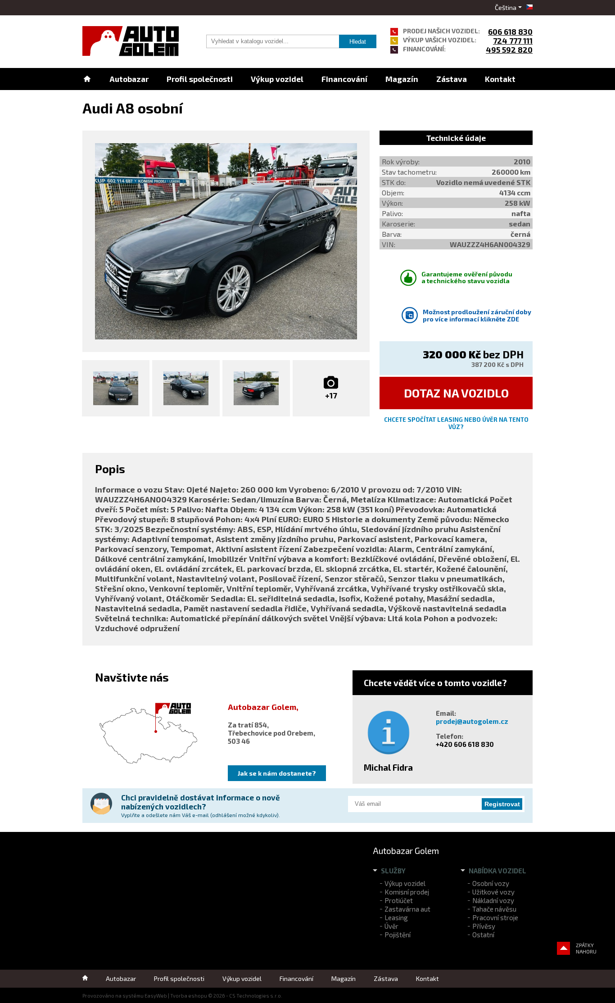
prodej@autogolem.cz (472, 721)
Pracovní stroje (495, 917)
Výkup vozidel (277, 78)
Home (86, 79)
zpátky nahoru (586, 948)
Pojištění (397, 935)
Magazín (401, 78)
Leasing (396, 917)
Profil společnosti (200, 78)
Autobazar (129, 78)
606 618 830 (510, 31)
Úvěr (391, 926)
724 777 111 (513, 40)
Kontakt (500, 78)
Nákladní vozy (493, 900)
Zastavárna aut (407, 909)
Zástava (451, 78)
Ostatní (483, 935)
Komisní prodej (406, 892)
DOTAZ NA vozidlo (456, 393)
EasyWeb (156, 995)
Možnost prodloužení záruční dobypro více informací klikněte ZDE (477, 315)
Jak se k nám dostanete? (277, 773)
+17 (331, 395)
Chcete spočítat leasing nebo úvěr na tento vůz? (456, 423)
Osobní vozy (490, 883)
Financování (344, 78)
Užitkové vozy (493, 892)
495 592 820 (509, 49)
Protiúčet (398, 900)
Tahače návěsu (494, 909)
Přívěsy (483, 926)
